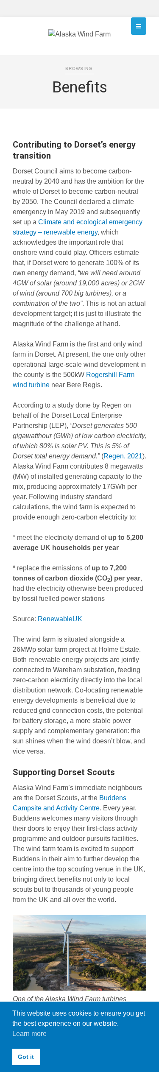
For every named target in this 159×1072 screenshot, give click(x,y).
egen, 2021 (125, 456)
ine (45, 384)
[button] (138, 26)
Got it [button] (26, 1056)
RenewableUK (60, 619)
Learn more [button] (29, 1033)
